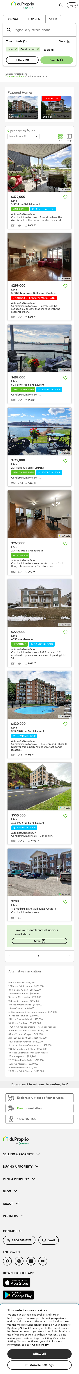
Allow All (39, 1354)
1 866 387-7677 (21, 1240)
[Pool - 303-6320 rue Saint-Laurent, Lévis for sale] (39, 695)
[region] (39, 1339)
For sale (13, 19)
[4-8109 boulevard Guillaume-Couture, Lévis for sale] (39, 872)
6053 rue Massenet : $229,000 (23, 1063)
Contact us (12, 1231)
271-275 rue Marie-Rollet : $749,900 (26, 1060)
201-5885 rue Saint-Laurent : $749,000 (27, 1037)
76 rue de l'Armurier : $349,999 (23, 993)
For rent (35, 19)
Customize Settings (39, 1365)
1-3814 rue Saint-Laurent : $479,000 (26, 986)
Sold (53, 19)
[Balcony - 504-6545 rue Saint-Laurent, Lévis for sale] (39, 348)
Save (37, 941)
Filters (20, 60)
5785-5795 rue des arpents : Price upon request (31, 1026)
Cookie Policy (40, 1344)
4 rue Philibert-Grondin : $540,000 (25, 1041)
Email (51, 1240)
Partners (10, 1216)
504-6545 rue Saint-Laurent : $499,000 (28, 1030)
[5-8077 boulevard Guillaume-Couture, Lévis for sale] (39, 257)
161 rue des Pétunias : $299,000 (23, 1015)
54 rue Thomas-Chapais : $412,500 (25, 1034)
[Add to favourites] (65, 197)
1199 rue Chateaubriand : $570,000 (25, 1019)
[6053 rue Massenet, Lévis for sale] (39, 603)
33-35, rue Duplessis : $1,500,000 (24, 1023)
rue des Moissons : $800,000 (22, 1067)
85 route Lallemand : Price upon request (28, 1052)
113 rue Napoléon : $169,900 (22, 1056)
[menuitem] (39, 1154)
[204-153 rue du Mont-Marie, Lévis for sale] (39, 514)
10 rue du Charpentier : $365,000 (24, 997)
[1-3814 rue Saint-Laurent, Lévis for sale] (39, 168)
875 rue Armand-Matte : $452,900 (25, 1004)
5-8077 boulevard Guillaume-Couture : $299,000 (32, 1012)
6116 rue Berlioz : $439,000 (21, 982)
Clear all (49, 49)
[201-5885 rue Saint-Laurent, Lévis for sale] (39, 431)
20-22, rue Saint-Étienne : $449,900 (26, 1071)
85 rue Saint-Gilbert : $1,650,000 (24, 989)
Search (54, 60)
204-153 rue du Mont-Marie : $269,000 (27, 1049)
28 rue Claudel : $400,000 (21, 1008)
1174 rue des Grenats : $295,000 (23, 1001)
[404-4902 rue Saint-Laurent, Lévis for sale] (39, 786)
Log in (72, 5)
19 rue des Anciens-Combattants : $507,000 (29, 1045)
